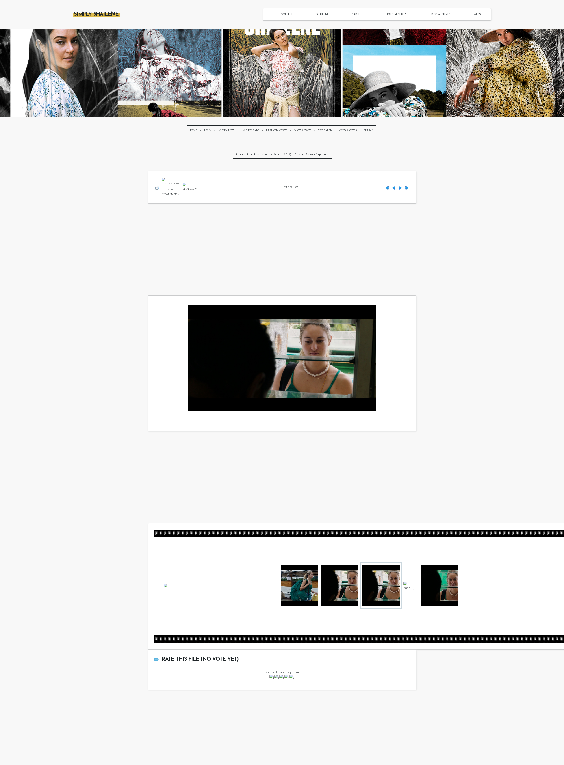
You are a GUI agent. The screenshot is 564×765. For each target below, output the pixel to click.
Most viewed (303, 130)
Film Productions (258, 154)
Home (193, 130)
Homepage (286, 14)
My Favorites (348, 130)
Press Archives (440, 14)
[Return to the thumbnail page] (157, 187)
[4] (286, 677)
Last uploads (250, 130)
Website (479, 14)
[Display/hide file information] (171, 186)
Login (208, 130)
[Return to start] (387, 187)
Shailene (322, 14)
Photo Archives (396, 14)
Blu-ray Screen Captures (311, 154)
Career (357, 14)
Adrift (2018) (282, 154)
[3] (281, 677)
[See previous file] (393, 187)
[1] (271, 677)
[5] (291, 677)
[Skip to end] (407, 187)
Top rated (325, 130)
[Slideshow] (190, 186)
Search (369, 130)
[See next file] (400, 187)
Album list (226, 130)
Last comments (277, 130)
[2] (276, 677)
